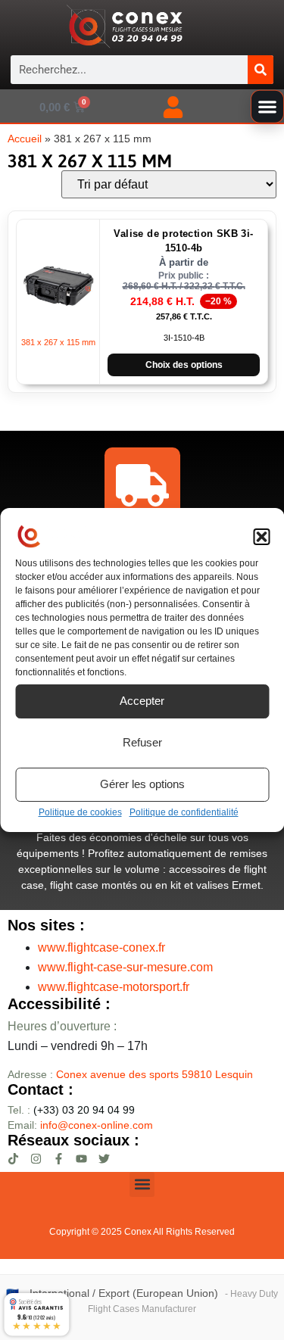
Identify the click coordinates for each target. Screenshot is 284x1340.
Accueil (25, 139)
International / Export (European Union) (124, 1293)
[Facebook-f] (58, 1158)
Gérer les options (142, 784)
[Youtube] (81, 1158)
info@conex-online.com (96, 1125)
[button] (261, 536)
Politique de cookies (80, 812)
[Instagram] (36, 1158)
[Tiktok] (13, 1158)
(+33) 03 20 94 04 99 (71, 1110)
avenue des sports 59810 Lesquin (154, 1074)
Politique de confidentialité (184, 812)
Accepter (142, 700)
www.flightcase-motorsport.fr (113, 986)
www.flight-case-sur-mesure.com (125, 967)
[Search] (260, 69)
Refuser (142, 742)
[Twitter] (104, 1158)
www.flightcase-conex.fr (101, 947)
